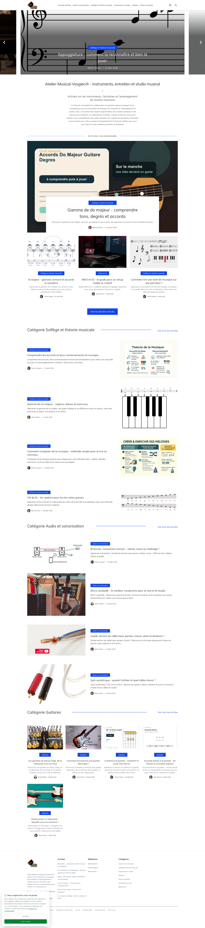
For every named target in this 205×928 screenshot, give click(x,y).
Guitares (135, 5)
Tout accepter (26, 921)
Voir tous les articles (168, 330)
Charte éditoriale (100, 910)
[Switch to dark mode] (176, 5)
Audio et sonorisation (81, 5)
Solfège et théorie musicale (101, 5)
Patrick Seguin (93, 868)
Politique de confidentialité (64, 910)
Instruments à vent (125, 883)
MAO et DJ (102, 273)
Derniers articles (64, 5)
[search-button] (170, 5)
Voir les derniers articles (102, 311)
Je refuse (26, 916)
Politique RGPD (87, 910)
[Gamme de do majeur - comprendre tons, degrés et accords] (102, 186)
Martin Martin (92, 864)
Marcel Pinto (92, 871)
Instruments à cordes (122, 5)
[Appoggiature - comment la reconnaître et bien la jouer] (102, 42)
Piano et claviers (146, 5)
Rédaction (92, 859)
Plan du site (111, 910)
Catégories (124, 859)
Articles (61, 859)
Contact (77, 910)
